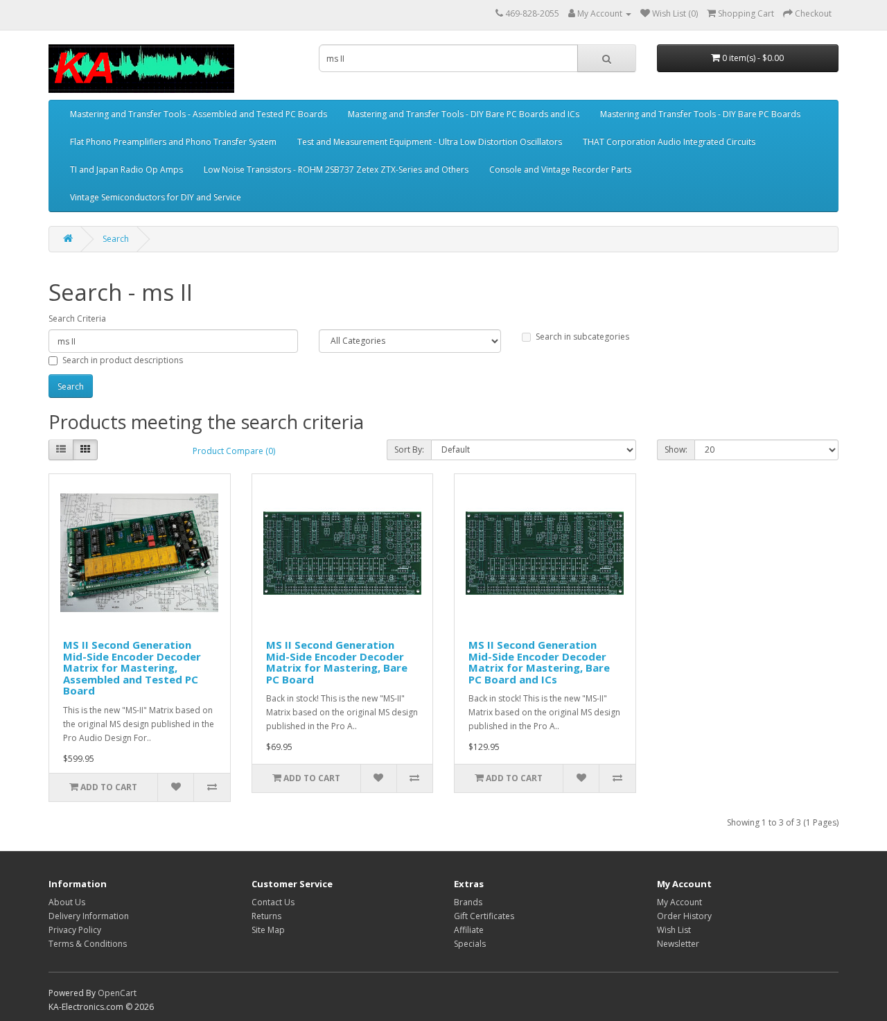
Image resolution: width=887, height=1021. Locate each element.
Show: (676, 449)
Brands (468, 902)
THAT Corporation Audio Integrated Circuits (669, 142)
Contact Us (273, 902)
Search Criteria (77, 318)
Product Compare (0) (234, 451)
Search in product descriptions (122, 360)
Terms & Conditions (88, 944)
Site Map (268, 930)
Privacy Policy (75, 930)
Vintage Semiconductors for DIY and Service (155, 197)
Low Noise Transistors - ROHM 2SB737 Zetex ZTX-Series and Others (336, 169)
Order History (684, 916)
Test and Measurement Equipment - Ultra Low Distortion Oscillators (429, 142)
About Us (67, 902)
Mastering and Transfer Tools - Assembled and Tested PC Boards (198, 114)
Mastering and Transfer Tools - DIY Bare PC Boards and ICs (463, 114)
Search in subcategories (582, 336)
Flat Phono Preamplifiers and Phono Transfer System (173, 142)
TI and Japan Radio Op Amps (126, 169)
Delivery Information (89, 916)
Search (116, 239)
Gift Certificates (484, 916)
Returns (266, 916)
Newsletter (678, 944)
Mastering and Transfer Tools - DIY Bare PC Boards (700, 114)
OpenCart (117, 993)
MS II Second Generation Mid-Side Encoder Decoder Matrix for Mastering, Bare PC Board (336, 662)
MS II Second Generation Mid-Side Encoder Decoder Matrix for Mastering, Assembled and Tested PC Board (132, 667)
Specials (470, 944)
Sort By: (409, 449)
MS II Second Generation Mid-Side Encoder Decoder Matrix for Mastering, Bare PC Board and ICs (539, 662)
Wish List (674, 930)
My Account (679, 902)
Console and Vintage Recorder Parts (560, 169)
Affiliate (469, 930)
